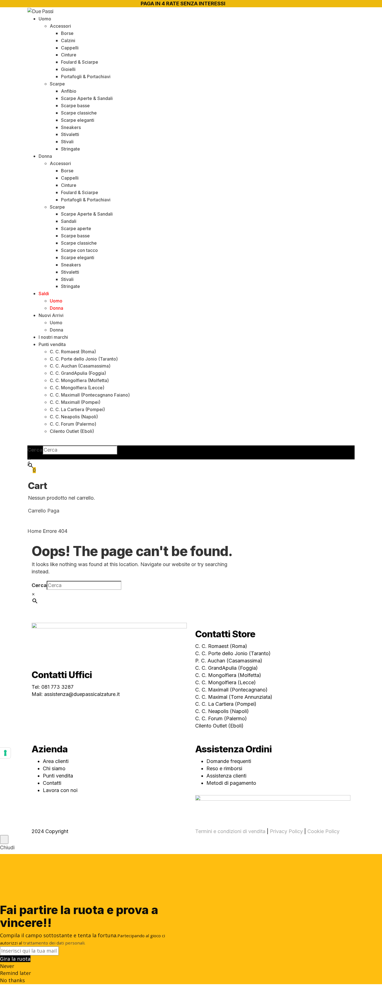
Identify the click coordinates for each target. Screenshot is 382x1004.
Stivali (67, 141)
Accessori (60, 26)
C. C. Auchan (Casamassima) (80, 366)
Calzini (68, 40)
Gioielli (68, 69)
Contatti (52, 783)
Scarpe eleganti (77, 120)
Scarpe (57, 84)
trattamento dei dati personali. (54, 943)
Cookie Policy (323, 831)
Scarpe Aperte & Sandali (87, 98)
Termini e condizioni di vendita (230, 831)
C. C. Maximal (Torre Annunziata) (233, 697)
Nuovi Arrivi (51, 315)
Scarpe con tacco (79, 250)
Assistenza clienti (226, 776)
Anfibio (68, 91)
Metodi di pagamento (231, 783)
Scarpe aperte (76, 228)
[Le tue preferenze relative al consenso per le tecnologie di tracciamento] (5, 753)
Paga (53, 511)
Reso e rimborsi (224, 768)
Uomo (45, 19)
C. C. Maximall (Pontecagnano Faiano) (90, 395)
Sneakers (71, 127)
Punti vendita (52, 344)
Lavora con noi (60, 790)
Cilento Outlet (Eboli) (72, 431)
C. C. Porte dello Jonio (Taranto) (84, 359)
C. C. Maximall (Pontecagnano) (231, 690)
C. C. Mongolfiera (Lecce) (77, 387)
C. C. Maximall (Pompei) (75, 402)
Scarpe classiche (79, 113)
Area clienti (56, 761)
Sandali (68, 221)
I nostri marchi (53, 337)
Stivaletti (70, 134)
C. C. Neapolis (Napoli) (74, 416)
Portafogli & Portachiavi (85, 76)
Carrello (37, 511)
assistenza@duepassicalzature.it (82, 694)
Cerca (35, 450)
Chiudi (7, 847)
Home (34, 531)
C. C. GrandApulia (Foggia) (78, 373)
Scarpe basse (75, 105)
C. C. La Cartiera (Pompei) (77, 409)
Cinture (68, 55)
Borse (67, 33)
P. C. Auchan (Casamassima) (228, 661)
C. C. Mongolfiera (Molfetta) (79, 380)
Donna (45, 156)
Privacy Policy (286, 831)
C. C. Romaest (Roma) (73, 351)
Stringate (70, 149)
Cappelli (70, 48)
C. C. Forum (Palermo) (73, 424)
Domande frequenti (228, 761)
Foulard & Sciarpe (79, 62)
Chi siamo (54, 768)
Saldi (44, 293)
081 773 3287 (57, 687)
